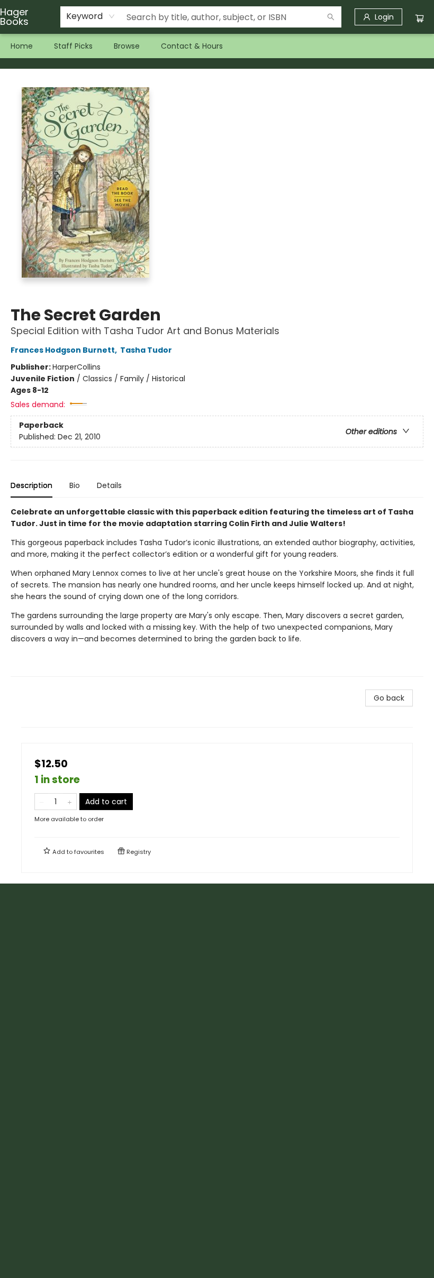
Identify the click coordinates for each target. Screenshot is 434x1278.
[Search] (330, 16)
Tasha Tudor (146, 350)
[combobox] (90, 16)
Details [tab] (109, 485)
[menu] (217, 46)
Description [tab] (31, 485)
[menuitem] (21, 46)
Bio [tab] (74, 485)
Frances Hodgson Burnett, (65, 350)
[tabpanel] (217, 591)
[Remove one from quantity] (41, 801)
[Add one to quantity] (69, 801)
